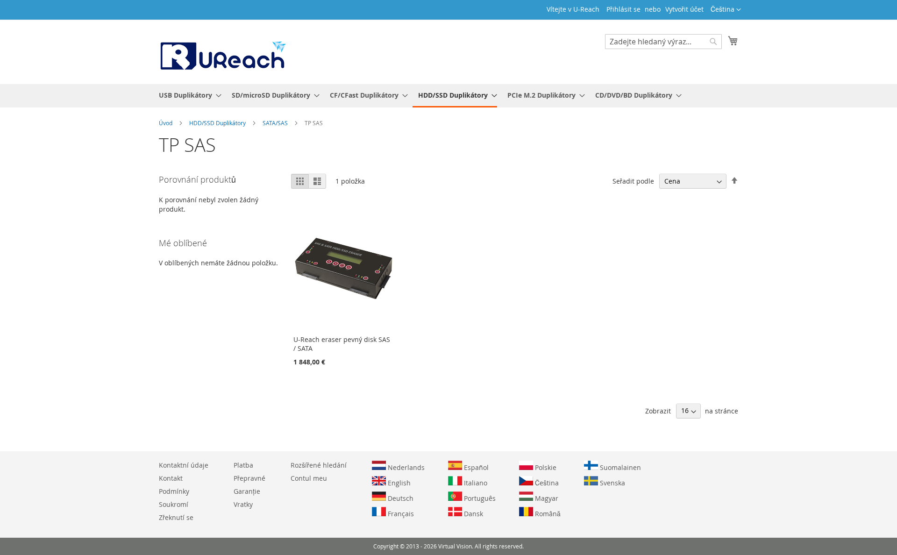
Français (400, 513)
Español (475, 467)
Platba (243, 465)
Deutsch (399, 498)
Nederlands (405, 467)
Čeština (546, 482)
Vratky (243, 504)
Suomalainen (619, 467)
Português (479, 498)
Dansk (472, 513)
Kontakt (171, 478)
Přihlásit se (623, 9)
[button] (726, 10)
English (398, 482)
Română (547, 513)
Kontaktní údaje (183, 465)
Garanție (247, 491)
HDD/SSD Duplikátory (218, 123)
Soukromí (173, 504)
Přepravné (249, 478)
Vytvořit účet (684, 9)
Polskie (544, 467)
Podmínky (174, 491)
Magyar (545, 498)
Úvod (166, 123)
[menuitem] (187, 95)
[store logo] (222, 51)
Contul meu (309, 478)
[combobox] (663, 41)
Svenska (611, 482)
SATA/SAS (276, 123)
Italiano (474, 482)
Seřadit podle (633, 181)
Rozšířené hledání (319, 465)
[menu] (449, 95)
